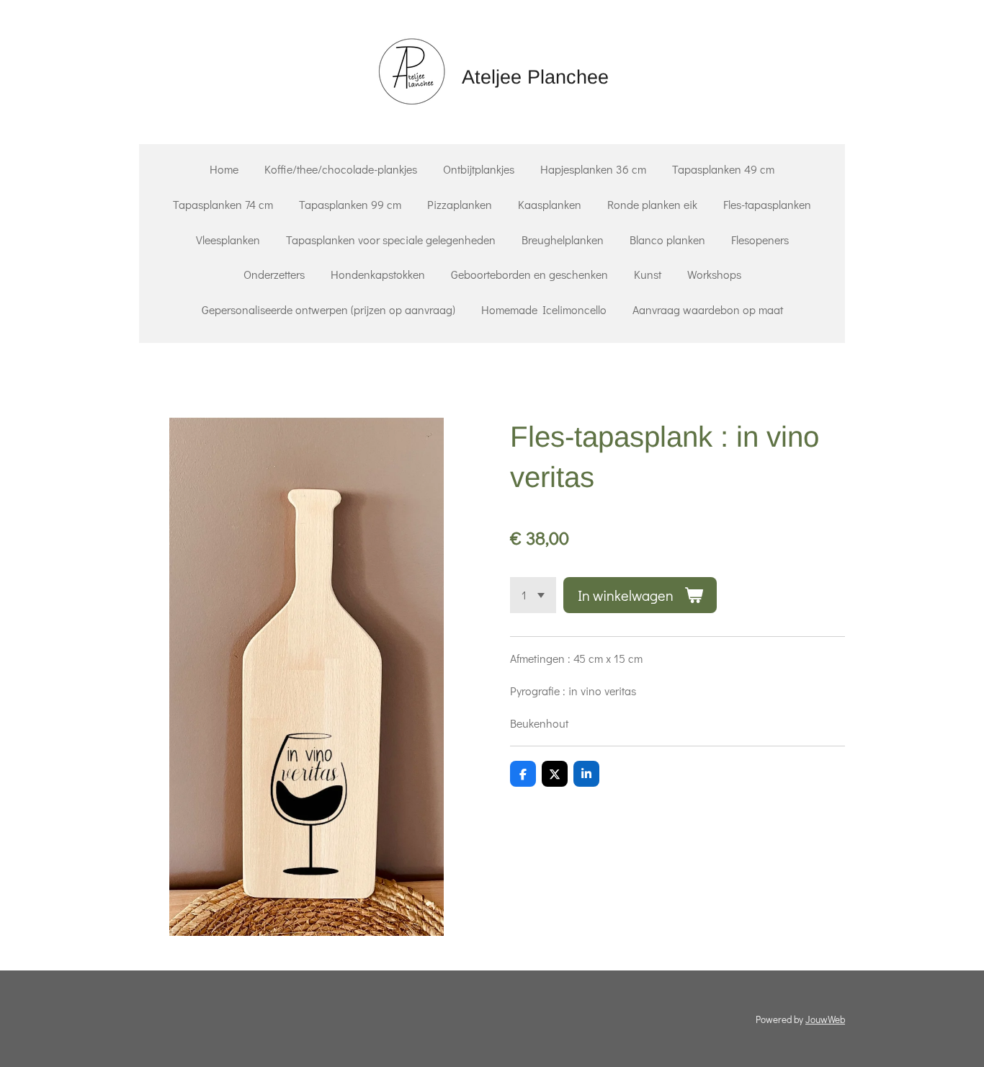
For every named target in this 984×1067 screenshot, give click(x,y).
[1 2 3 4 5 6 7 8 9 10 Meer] (533, 595)
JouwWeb (825, 1019)
